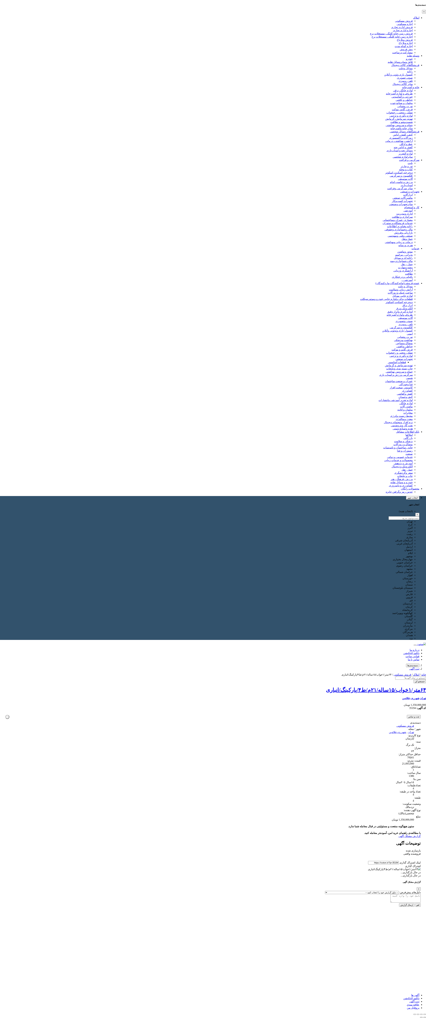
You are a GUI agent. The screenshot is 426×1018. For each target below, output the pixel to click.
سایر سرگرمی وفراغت (400, 188)
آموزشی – (407, 280)
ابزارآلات (408, 194)
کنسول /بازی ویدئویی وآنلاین (397, 330)
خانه (423, 674)
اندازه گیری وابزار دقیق (400, 311)
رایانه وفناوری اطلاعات (400, 226)
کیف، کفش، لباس (403, 134)
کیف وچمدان (406, 397)
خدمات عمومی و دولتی (400, 457)
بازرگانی (408, 438)
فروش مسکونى (404, 20)
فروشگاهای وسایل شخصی (404, 131)
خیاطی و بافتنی (404, 99)
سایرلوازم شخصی (403, 156)
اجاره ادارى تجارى (403, 30)
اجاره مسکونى (405, 24)
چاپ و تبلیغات (405, 476)
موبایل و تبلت (405, 286)
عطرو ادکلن (406, 144)
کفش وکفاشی (405, 393)
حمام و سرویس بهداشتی (399, 125)
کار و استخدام (411, 207)
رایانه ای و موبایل (403, 257)
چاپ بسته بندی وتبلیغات (399, 368)
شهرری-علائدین (410, 698)
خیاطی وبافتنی (404, 346)
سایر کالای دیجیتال (402, 84)
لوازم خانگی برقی (403, 90)
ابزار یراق (407, 305)
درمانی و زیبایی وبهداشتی (399, 242)
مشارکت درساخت (402, 52)
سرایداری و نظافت (402, 216)
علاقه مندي (413, 1004)
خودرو (409, 58)
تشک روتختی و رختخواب (399, 352)
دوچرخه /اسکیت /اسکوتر (399, 302)
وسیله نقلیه (413, 55)
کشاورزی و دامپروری (401, 485)
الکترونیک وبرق (404, 308)
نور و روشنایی (405, 106)
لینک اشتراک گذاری (410, 862)
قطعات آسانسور (397, 362)
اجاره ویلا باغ (406, 43)
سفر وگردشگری (403, 472)
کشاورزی (407, 390)
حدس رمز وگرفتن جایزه (399, 491)
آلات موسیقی (405, 178)
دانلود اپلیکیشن (411, 653)
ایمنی (410, 333)
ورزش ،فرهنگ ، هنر (402, 479)
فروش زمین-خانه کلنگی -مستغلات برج (391, 33)
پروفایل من (413, 1007)
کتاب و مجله (406, 169)
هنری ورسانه (405, 245)
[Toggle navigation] (415, 645)
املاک (416, 17)
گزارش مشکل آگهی (410, 836)
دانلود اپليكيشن (411, 998)
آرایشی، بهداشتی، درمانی (399, 141)
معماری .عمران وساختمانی (398, 220)
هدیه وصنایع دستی (403, 428)
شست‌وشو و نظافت (401, 122)
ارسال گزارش (406, 905)
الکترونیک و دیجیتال (402, 466)
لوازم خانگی (406, 403)
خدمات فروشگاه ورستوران (398, 223)
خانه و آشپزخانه (410, 87)
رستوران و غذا (405, 450)
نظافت (409, 273)
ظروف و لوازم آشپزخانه (399, 93)
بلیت (410, 163)
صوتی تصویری (405, 77)
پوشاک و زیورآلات (403, 444)
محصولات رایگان (410, 488)
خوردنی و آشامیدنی (402, 96)
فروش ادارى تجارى (402, 27)
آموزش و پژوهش (403, 463)
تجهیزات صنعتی (404, 359)
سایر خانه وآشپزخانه (401, 128)
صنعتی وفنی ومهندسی (400, 235)
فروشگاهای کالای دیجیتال (405, 65)
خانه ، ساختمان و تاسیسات (398, 447)
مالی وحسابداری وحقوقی (399, 229)
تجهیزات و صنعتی (409, 191)
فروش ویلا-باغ (405, 39)
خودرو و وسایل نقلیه (401, 482)
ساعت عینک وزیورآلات (400, 292)
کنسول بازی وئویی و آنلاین (398, 74)
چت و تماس (413, 716)
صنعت (409, 453)
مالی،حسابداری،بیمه (401, 261)
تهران (423, 698)
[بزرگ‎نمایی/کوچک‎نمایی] (424, 1014)
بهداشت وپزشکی (403, 340)
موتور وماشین (405, 251)
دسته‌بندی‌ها (412, 665)
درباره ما (414, 650)
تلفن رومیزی (406, 81)
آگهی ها (415, 995)
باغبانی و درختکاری (402, 276)
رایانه (410, 71)
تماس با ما (413, 659)
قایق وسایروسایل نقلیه (400, 62)
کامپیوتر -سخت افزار (401, 387)
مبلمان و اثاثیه (405, 409)
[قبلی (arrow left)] (424, 1017)
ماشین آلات (406, 406)
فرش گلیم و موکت (402, 349)
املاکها (409, 434)
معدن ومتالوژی (404, 419)
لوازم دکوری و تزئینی (401, 115)
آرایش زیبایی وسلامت (401, 289)
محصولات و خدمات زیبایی (398, 460)
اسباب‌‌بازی (407, 185)
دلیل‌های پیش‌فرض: (410, 892)
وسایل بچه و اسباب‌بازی (400, 150)
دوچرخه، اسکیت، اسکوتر (399, 172)
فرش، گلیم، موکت (402, 109)
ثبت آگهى (414, 668)
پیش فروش (406, 49)
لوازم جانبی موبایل (402, 295)
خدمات (415, 248)
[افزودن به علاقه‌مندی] (7, 717)
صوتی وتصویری (404, 321)
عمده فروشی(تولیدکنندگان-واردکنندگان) (397, 283)
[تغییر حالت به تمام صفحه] (421, 1014)
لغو (418, 905)
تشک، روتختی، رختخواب (399, 112)
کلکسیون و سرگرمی (401, 175)
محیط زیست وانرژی (401, 416)
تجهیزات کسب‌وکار (402, 201)
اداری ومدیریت (404, 213)
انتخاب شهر (412, 498)
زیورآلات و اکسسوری (401, 137)
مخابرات (408, 412)
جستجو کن (420, 681)
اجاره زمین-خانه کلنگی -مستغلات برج (392, 36)
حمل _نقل (407, 469)
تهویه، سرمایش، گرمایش (399, 118)
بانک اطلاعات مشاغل (407, 431)
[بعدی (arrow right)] (421, 1017)
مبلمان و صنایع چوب (401, 103)
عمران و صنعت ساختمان (399, 381)
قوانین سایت (412, 656)
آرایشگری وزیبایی (403, 270)
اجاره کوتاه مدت (404, 46)
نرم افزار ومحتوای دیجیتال (398, 422)
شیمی (409, 378)
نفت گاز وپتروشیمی (402, 425)
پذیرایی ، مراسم (404, 254)
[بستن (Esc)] (414, 1014)
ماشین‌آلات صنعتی (403, 197)
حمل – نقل (407, 264)
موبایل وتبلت (406, 68)
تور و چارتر (407, 166)
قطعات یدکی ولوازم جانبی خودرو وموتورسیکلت (386, 299)
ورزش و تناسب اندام (401, 182)
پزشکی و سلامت (403, 441)
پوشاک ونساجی (404, 343)
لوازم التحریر (406, 153)
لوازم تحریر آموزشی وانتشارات (396, 400)
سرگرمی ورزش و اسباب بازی (396, 374)
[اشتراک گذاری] (418, 1014)
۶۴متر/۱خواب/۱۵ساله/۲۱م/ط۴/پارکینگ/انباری (376, 690)
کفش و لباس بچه (403, 147)
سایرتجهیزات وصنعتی (401, 204)
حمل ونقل (407, 239)
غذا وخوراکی (406, 384)
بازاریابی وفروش (403, 232)
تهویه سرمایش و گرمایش (399, 365)
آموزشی (408, 210)
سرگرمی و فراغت (409, 160)
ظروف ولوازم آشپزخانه (400, 314)
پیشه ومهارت (405, 267)
